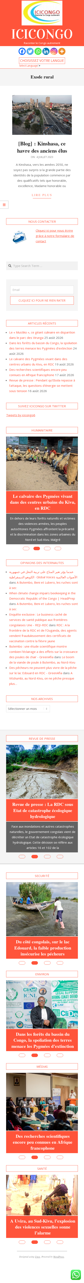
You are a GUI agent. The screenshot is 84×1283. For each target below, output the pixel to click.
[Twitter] (30, 51)
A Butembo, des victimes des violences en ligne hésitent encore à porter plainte (42, 492)
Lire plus (42, 195)
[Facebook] (22, 51)
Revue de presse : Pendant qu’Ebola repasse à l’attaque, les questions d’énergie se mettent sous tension (42, 385)
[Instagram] (53, 51)
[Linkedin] (46, 51)
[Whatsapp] (38, 51)
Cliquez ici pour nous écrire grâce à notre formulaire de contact (55, 235)
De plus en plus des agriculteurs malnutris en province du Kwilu (42, 1015)
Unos (37, 1236)
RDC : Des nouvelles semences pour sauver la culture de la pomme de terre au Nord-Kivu (42, 917)
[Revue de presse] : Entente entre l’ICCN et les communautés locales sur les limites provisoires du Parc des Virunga (43, 788)
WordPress (58, 1236)
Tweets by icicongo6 (20, 415)
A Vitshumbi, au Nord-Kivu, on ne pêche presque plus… (41, 668)
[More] (61, 51)
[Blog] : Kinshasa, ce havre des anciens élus (42, 147)
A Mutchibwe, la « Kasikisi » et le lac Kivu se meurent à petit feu (42, 1107)
